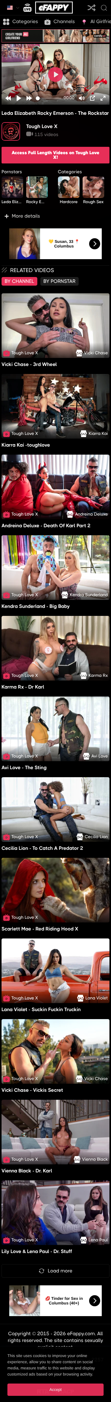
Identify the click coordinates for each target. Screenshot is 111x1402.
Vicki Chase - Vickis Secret (32, 1090)
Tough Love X (42, 126)
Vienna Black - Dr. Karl (27, 1171)
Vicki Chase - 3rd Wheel (29, 364)
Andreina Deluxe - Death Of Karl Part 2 (46, 525)
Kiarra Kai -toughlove (26, 445)
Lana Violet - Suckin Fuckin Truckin (41, 1009)
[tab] (19, 281)
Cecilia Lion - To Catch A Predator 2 (42, 848)
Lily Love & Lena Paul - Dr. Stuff (37, 1251)
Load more (60, 1271)
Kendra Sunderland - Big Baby (36, 606)
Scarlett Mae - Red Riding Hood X (40, 929)
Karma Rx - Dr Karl (23, 687)
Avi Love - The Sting (24, 767)
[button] (55, 216)
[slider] (48, 98)
